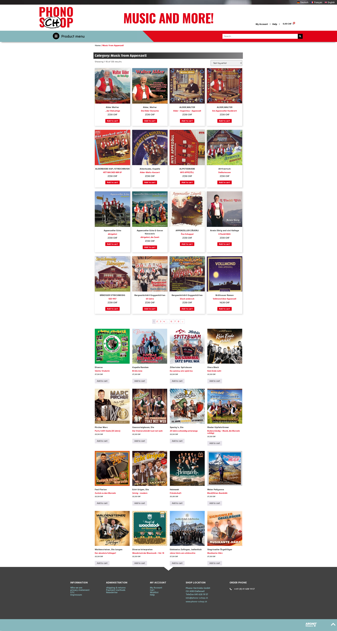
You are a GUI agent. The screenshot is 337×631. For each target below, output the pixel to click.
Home (98, 45)
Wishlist (154, 592)
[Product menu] (56, 36)
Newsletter (112, 592)
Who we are (76, 587)
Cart (152, 590)
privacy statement (80, 590)
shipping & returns (116, 587)
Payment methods (115, 590)
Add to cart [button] (112, 120)
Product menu (73, 36)
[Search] (300, 36)
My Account (262, 24)
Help (274, 24)
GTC (72, 592)
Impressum (76, 595)
